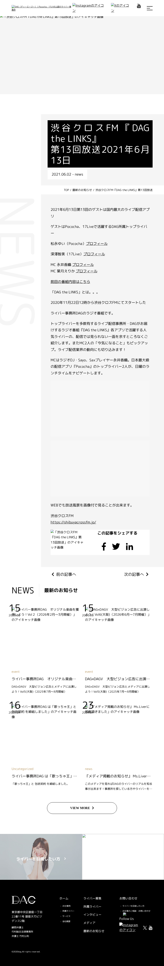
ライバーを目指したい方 (133, 905)
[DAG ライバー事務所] (42, 8)
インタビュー (92, 914)
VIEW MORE (80, 808)
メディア (89, 923)
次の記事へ (134, 574)
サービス (66, 916)
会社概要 (66, 921)
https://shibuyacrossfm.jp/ (73, 522)
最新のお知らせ (93, 931)
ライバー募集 (92, 898)
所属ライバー (68, 910)
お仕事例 (66, 905)
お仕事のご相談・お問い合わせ (136, 910)
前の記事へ (66, 574)
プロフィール (97, 243)
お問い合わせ (128, 898)
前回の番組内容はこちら (70, 281)
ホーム (63, 898)
